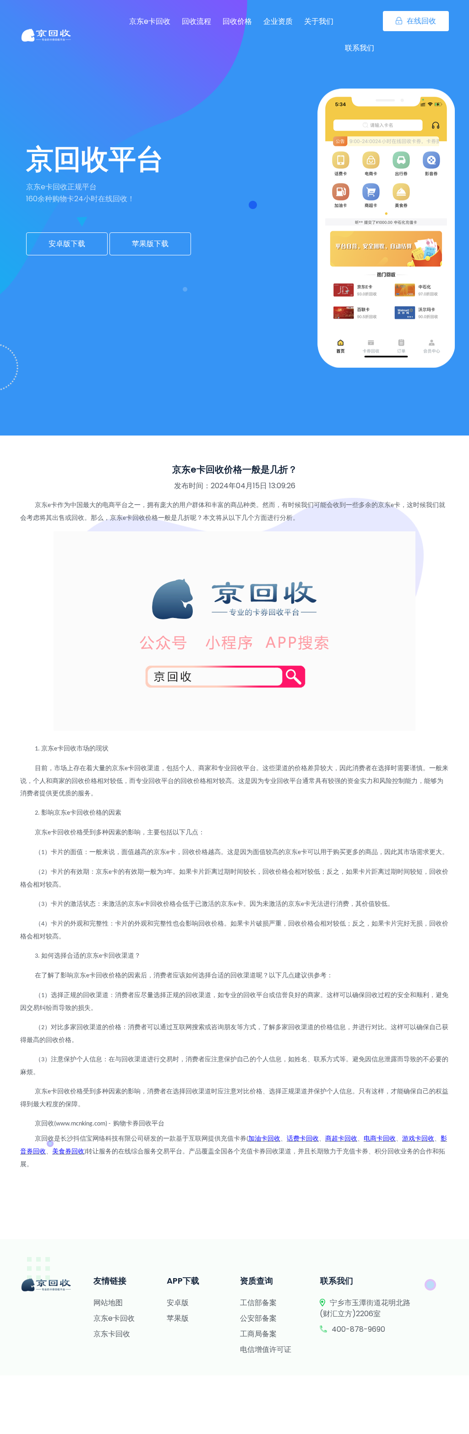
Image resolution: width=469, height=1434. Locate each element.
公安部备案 (258, 1318)
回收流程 (196, 21)
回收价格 (237, 21)
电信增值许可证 (265, 1349)
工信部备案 (258, 1302)
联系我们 (359, 48)
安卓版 (178, 1302)
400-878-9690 (358, 1329)
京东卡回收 (111, 1334)
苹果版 (178, 1318)
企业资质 (278, 21)
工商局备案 (258, 1334)
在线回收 (421, 21)
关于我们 (318, 21)
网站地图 (108, 1302)
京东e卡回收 (149, 21)
